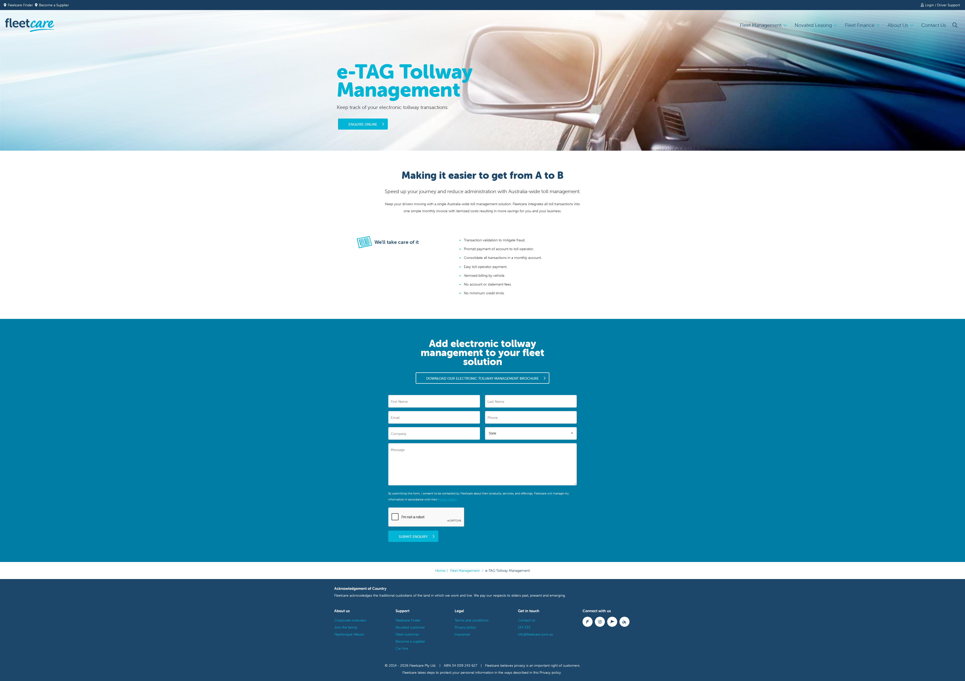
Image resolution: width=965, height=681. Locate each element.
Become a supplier (410, 641)
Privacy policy (465, 627)
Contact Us (933, 25)
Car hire (402, 648)
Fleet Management (464, 570)
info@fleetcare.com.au (535, 634)
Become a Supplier (54, 5)
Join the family (345, 627)
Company (398, 433)
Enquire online (363, 124)
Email (395, 417)
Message (398, 449)
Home (440, 570)
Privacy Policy (447, 499)
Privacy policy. (551, 672)
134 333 (524, 627)
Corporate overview (350, 620)
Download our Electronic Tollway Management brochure (482, 378)
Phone (493, 417)
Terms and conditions (472, 620)
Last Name (496, 401)
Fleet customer (407, 634)
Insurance (462, 634)
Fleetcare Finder (21, 5)
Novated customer (410, 627)
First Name (399, 401)
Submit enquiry (413, 536)
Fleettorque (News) (349, 634)
